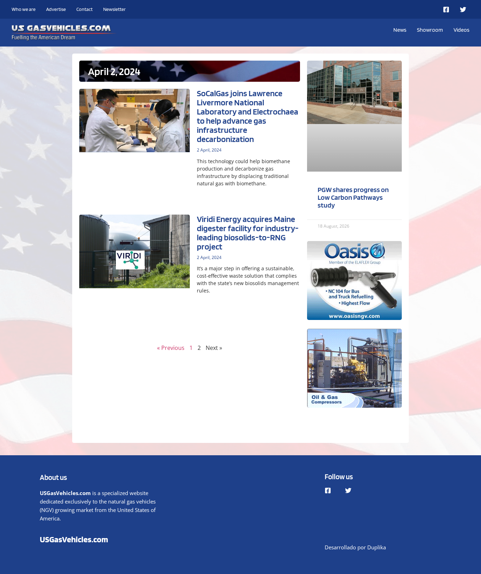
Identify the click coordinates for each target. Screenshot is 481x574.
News (399, 29)
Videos (461, 29)
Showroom (430, 29)
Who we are (24, 9)
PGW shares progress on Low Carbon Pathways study (353, 197)
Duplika (376, 547)
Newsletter (114, 9)
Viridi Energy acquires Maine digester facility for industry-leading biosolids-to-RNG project (248, 233)
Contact (84, 9)
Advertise (56, 9)
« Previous (171, 348)
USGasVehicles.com (74, 539)
